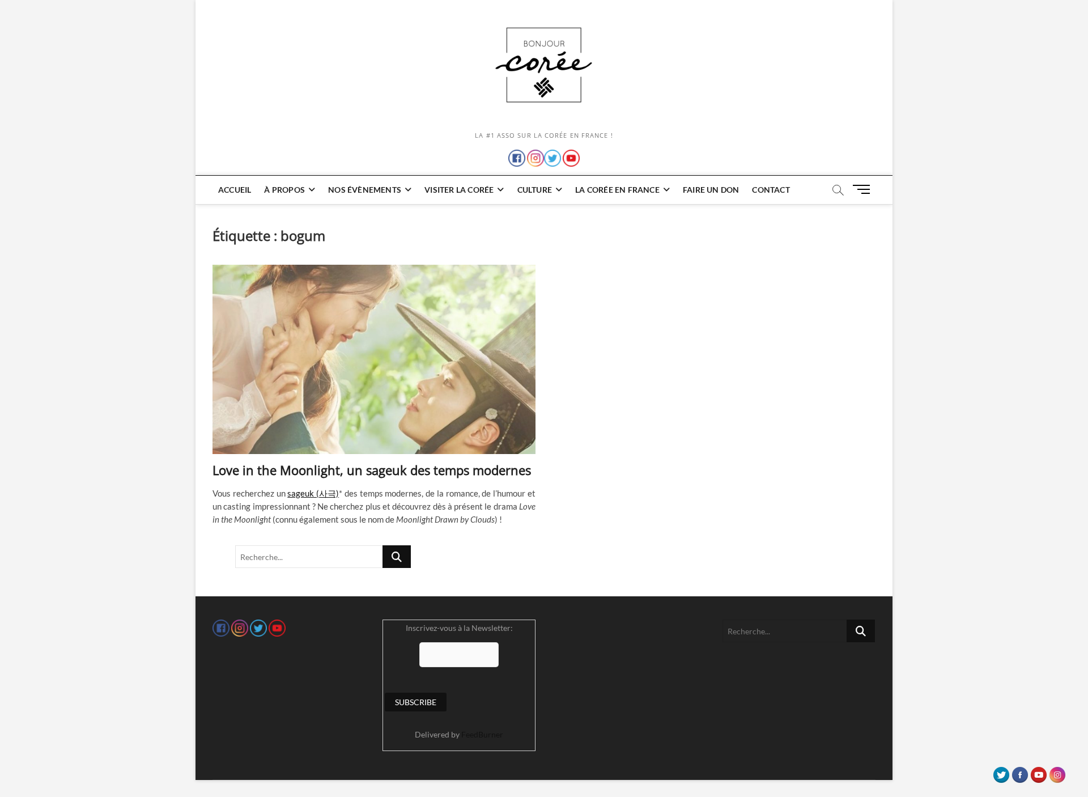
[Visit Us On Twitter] (1001, 772)
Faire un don (711, 189)
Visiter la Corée (459, 189)
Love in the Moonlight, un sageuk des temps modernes (371, 469)
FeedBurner (482, 734)
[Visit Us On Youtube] (1038, 772)
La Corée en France (617, 189)
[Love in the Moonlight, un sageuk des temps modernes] (374, 359)
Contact (770, 189)
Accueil (234, 189)
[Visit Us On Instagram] (1057, 772)
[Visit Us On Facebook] (1019, 772)
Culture (534, 189)
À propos (284, 189)
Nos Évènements (364, 189)
